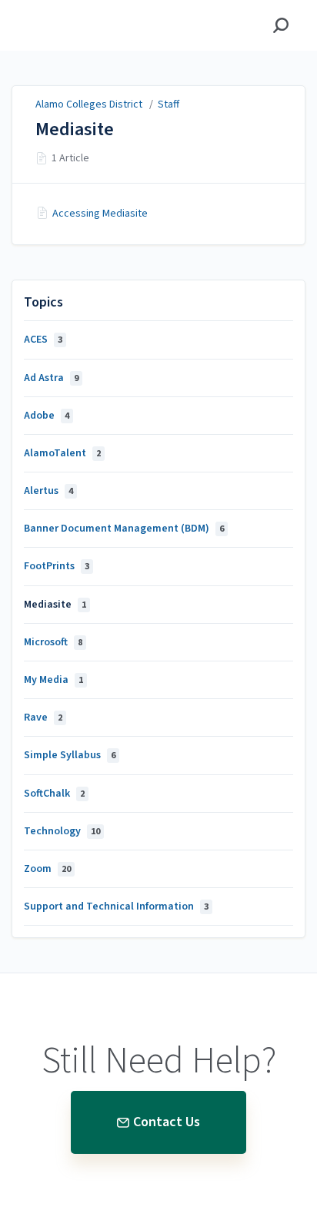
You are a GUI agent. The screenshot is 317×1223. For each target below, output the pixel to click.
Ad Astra (51, 378)
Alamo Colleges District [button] (84, 9)
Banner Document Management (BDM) (124, 528)
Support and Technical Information (116, 906)
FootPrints (56, 566)
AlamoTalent (62, 453)
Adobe (46, 415)
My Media (53, 680)
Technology (62, 831)
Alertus (48, 491)
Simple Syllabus (69, 755)
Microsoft (53, 642)
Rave (43, 717)
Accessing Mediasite (100, 213)
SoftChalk (54, 793)
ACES (43, 339)
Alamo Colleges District (88, 104)
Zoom (47, 869)
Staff (168, 104)
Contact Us (166, 1122)
